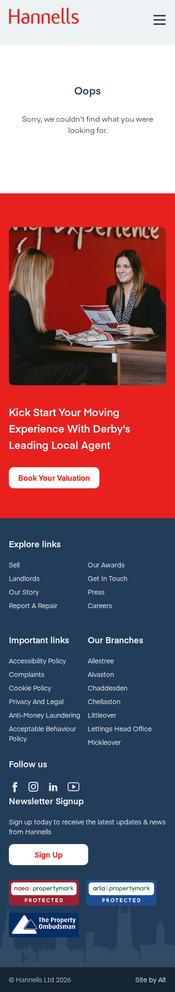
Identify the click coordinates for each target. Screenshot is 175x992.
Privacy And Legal (36, 701)
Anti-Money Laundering (44, 715)
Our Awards (106, 564)
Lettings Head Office (120, 728)
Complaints (26, 674)
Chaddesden (107, 687)
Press (96, 591)
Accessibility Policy (37, 660)
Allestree (101, 660)
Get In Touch (107, 578)
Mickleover (104, 742)
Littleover (102, 715)
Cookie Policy (30, 687)
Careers (100, 605)
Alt (162, 979)
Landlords (24, 578)
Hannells (44, 18)
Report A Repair (33, 605)
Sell (14, 564)
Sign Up (49, 854)
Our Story (24, 591)
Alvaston (101, 674)
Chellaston (104, 701)
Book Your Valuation (54, 477)
